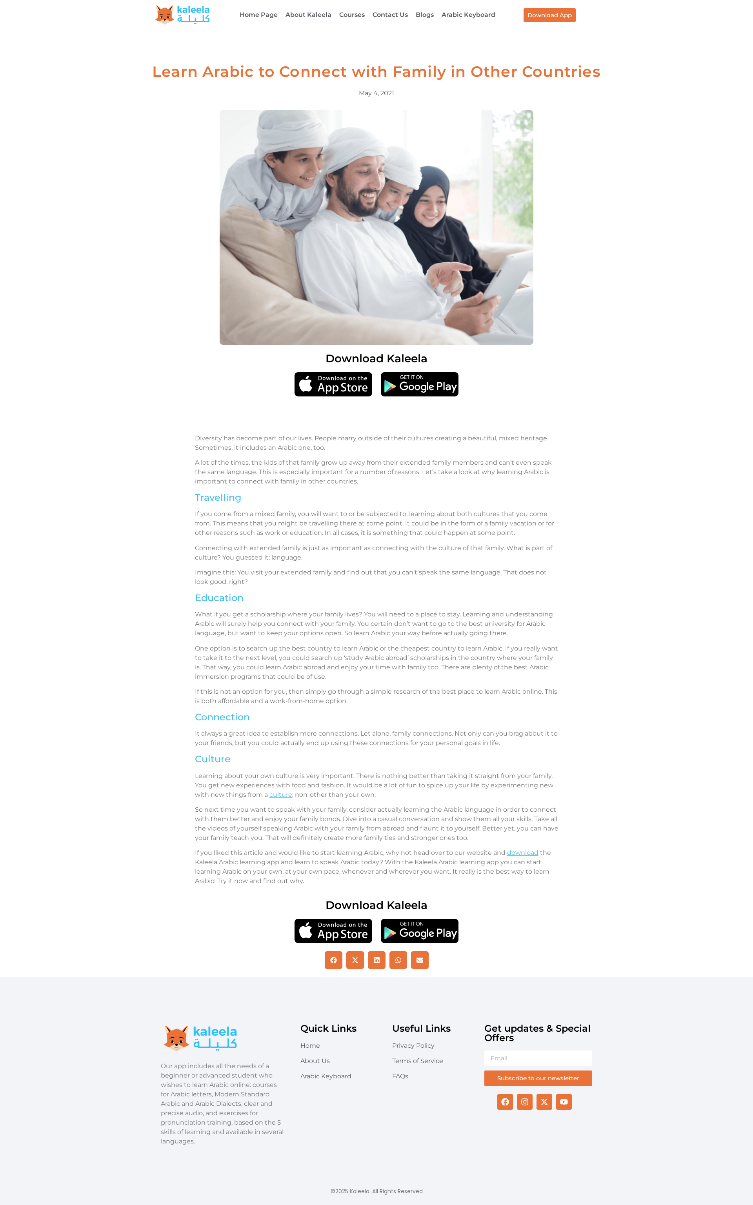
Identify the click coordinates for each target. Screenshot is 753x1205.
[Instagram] (525, 1102)
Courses (352, 14)
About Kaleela (308, 14)
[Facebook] (505, 1102)
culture (280, 794)
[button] (333, 960)
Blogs (425, 14)
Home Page (259, 14)
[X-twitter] (544, 1102)
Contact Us (390, 14)
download (522, 852)
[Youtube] (564, 1102)
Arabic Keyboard (468, 14)
